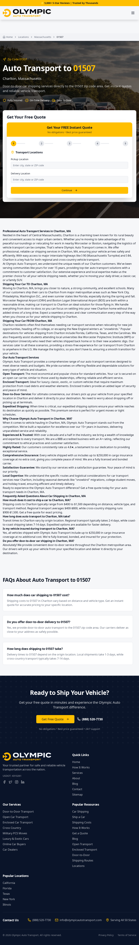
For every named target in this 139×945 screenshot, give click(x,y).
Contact (77, 789)
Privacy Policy (106, 935)
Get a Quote (80, 833)
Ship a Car (78, 817)
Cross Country (12, 828)
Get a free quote (91, 488)
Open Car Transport (15, 817)
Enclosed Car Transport (18, 822)
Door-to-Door (81, 855)
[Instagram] (16, 782)
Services (77, 773)
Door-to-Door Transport (18, 811)
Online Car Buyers (14, 844)
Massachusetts (42, 37)
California (9, 883)
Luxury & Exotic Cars (16, 839)
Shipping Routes (82, 860)
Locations (23, 37)
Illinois (7, 904)
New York (9, 899)
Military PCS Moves (15, 833)
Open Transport (82, 844)
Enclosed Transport (84, 849)
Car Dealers (10, 849)
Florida (7, 888)
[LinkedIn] (22, 782)
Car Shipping (80, 811)
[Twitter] (10, 782)
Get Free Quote (53, 719)
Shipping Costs (81, 822)
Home (9, 37)
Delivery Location (20, 173)
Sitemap (77, 794)
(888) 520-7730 (41, 920)
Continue (67, 190)
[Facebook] (4, 782)
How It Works (81, 767)
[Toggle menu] (133, 13)
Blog (75, 784)
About (76, 778)
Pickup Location (19, 159)
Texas (6, 894)
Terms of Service (127, 935)
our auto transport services (98, 361)
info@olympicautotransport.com (81, 920)
